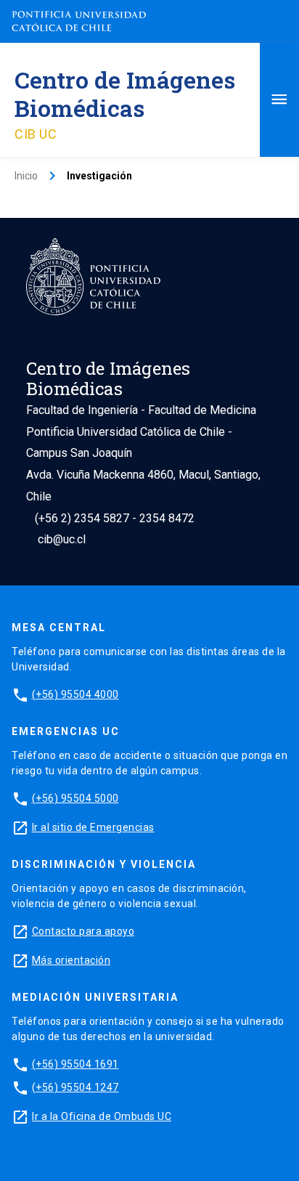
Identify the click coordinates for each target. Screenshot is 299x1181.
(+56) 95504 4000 (75, 694)
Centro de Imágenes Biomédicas (125, 93)
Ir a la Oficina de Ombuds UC (101, 1116)
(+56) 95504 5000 (75, 798)
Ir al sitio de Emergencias (93, 827)
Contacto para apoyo (83, 931)
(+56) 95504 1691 (75, 1064)
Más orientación (71, 960)
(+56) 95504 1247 (75, 1087)
